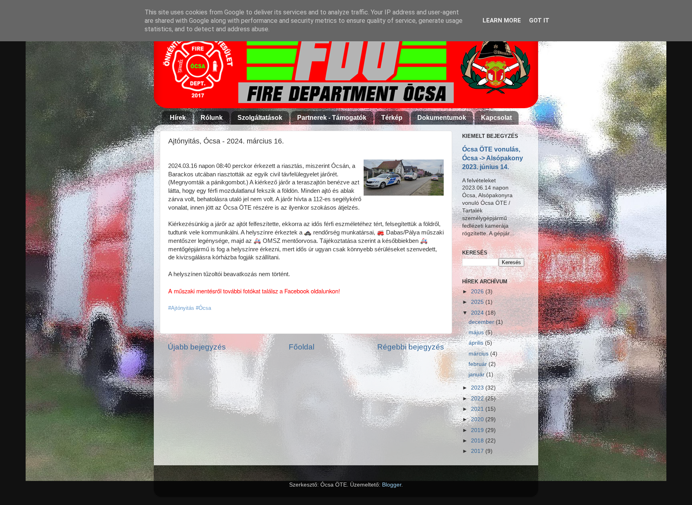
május (477, 332)
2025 (478, 302)
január (477, 375)
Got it (539, 20)
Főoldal (301, 347)
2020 (478, 419)
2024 (478, 313)
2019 (478, 430)
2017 (478, 451)
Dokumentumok (441, 117)
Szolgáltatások (259, 117)
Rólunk (212, 117)
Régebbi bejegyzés (410, 347)
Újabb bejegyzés (197, 347)
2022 (478, 399)
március (479, 354)
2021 (478, 409)
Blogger (391, 485)
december (482, 322)
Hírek (178, 117)
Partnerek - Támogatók (331, 117)
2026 (478, 292)
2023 (478, 388)
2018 (478, 441)
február (479, 364)
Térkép (391, 117)
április (477, 343)
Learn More (502, 20)
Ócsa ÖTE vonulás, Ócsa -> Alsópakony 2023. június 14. (492, 158)
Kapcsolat (496, 117)
